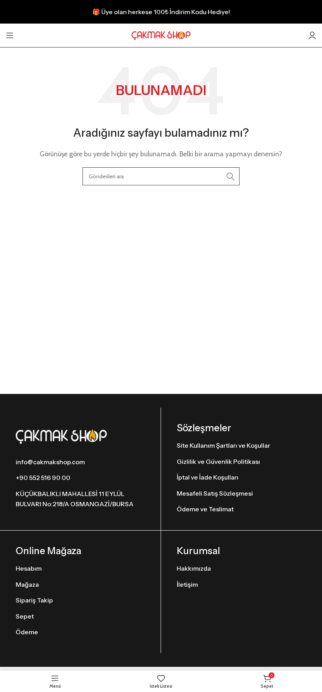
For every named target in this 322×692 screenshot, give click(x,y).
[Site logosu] (161, 34)
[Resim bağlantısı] (61, 435)
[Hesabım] (312, 35)
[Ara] (230, 176)
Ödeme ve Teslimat (205, 509)
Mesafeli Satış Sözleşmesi (215, 493)
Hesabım (29, 568)
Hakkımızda (194, 568)
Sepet (25, 616)
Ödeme (27, 632)
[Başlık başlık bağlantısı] (161, 12)
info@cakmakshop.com (50, 462)
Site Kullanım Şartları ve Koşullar (223, 445)
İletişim (187, 584)
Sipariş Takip (34, 600)
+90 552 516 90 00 (43, 477)
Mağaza (27, 584)
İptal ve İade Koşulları (207, 477)
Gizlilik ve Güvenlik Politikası (218, 461)
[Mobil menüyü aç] (10, 35)
